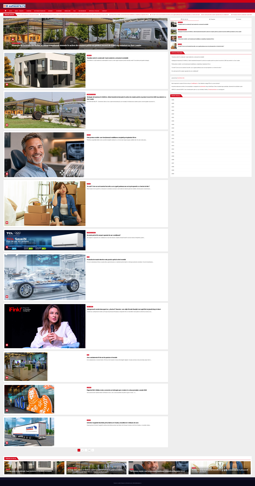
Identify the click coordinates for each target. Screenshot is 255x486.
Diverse (50, 10)
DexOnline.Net (180, 78)
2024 (173, 106)
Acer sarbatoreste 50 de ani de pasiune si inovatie (102, 357)
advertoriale (203, 86)
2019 (173, 124)
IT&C (74, 10)
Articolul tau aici (94, 10)
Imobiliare (67, 10)
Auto (10, 10)
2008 (173, 159)
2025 (173, 103)
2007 (173, 163)
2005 (173, 170)
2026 (173, 99)
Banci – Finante (19, 10)
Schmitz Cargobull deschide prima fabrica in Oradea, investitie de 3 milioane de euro (113, 423)
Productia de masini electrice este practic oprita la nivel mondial (106, 259)
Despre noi (123, 483)
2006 (173, 166)
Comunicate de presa (182, 29)
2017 (173, 131)
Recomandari (82, 10)
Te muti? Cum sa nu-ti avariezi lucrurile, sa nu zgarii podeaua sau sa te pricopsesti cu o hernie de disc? (118, 186)
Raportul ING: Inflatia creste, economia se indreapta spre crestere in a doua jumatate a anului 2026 (117, 390)
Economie (59, 10)
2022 (173, 114)
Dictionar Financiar (39, 10)
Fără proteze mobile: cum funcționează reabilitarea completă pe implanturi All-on (111, 137)
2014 (173, 142)
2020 (173, 121)
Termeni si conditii (117, 483)
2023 (173, 110)
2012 (173, 149)
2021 (173, 117)
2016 (173, 135)
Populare (213, 19)
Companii (28, 10)
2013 (173, 145)
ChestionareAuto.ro (212, 89)
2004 (173, 173)
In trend (239, 19)
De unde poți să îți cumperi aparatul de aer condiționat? (104, 235)
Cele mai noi (185, 19)
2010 (173, 152)
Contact (104, 10)
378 (89, 450)
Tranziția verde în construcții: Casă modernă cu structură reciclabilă (43, 45)
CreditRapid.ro (194, 83)
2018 (173, 128)
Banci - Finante (90, 306)
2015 (173, 138)
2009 (173, 156)
